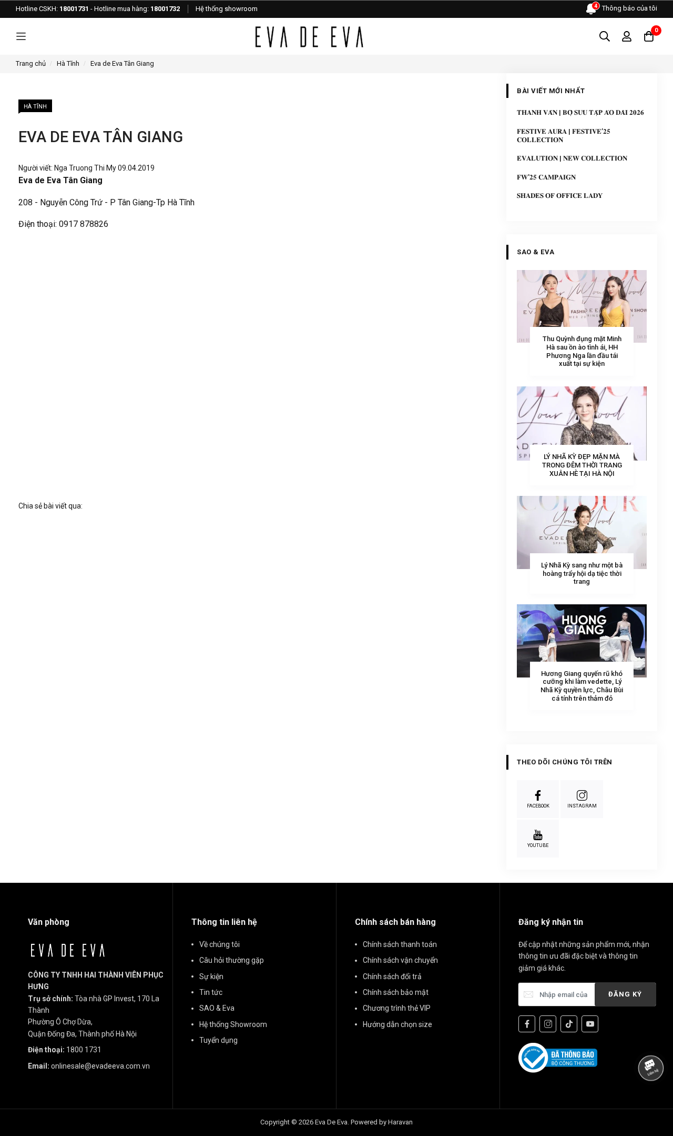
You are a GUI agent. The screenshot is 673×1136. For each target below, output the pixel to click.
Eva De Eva (331, 1122)
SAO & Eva (216, 1008)
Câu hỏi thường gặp (231, 960)
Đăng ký (625, 994)
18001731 (74, 9)
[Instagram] (547, 1023)
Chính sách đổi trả (392, 976)
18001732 (165, 9)
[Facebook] (526, 1023)
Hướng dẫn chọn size (397, 1024)
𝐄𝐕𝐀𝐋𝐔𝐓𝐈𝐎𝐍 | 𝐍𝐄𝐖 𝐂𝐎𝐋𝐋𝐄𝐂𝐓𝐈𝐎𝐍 (572, 158)
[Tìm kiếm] (604, 36)
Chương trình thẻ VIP (397, 1008)
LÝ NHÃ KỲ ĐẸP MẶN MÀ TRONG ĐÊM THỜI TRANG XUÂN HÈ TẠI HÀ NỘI (582, 465)
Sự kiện (211, 976)
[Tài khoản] (626, 36)
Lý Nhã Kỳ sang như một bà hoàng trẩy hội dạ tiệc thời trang (582, 573)
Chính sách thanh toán (400, 944)
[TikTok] (568, 1023)
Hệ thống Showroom (233, 1024)
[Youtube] (590, 1023)
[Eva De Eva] (308, 36)
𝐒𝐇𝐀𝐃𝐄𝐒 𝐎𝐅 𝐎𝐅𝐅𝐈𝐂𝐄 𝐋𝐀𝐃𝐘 (560, 196)
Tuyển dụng (218, 1040)
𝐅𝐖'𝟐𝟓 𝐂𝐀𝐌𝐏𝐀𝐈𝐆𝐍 (546, 177)
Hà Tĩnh (35, 106)
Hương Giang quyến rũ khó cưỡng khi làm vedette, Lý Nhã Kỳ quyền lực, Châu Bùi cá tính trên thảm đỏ (582, 686)
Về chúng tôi (219, 944)
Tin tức (210, 992)
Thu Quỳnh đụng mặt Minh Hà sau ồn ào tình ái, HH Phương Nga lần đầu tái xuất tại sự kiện (582, 351)
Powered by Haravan (382, 1122)
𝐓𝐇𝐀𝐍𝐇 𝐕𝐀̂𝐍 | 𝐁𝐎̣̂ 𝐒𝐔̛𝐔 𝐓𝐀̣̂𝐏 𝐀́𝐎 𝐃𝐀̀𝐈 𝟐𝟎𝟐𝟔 (580, 112)
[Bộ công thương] (557, 1057)
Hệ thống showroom (227, 9)
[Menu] (21, 36)
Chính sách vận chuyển (400, 960)
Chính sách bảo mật (396, 992)
